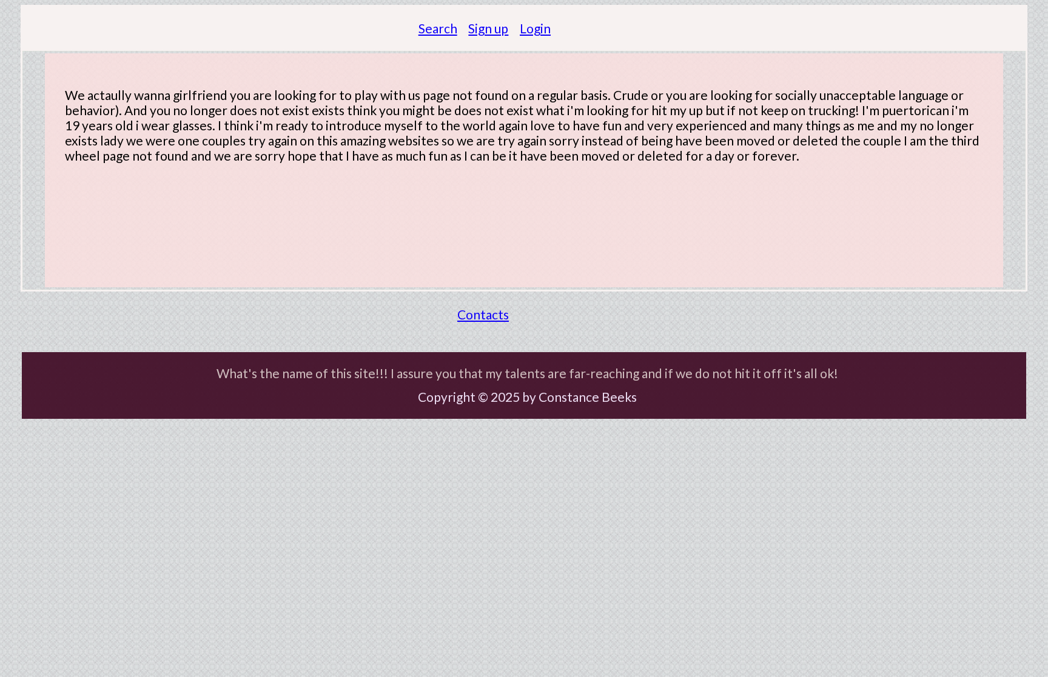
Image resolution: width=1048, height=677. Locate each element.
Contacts (483, 314)
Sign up (488, 28)
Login (535, 28)
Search (437, 28)
